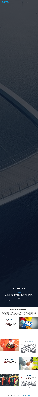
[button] (27, 2)
